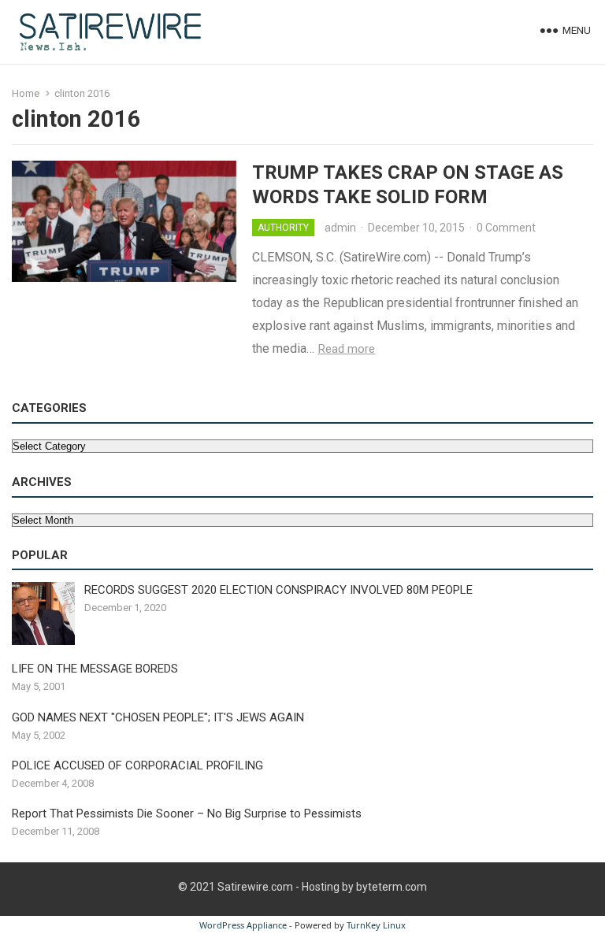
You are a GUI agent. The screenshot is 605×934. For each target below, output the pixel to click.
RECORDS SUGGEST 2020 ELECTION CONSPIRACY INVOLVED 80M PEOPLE (278, 590)
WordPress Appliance (243, 925)
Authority (283, 227)
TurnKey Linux (376, 925)
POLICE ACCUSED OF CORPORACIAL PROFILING (137, 765)
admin (340, 227)
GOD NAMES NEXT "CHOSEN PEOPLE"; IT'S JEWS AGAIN (158, 717)
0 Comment (506, 227)
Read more (346, 349)
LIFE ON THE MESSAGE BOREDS (95, 669)
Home (25, 93)
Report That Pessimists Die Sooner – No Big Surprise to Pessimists (187, 813)
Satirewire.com (255, 886)
